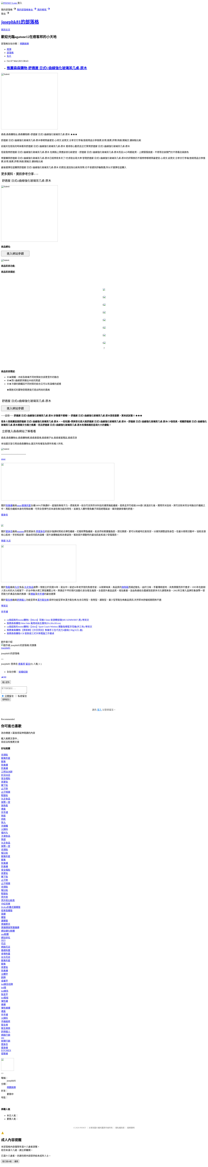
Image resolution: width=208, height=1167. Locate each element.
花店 (3, 943)
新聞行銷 (5, 1041)
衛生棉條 (5, 1028)
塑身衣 (4, 515)
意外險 (4, 897)
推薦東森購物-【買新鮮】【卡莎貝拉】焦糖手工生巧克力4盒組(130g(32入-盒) (45, 630)
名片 (9, 56)
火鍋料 (4, 829)
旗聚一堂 (5, 802)
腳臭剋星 (26, 505)
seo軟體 (5, 934)
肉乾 (3, 819)
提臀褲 (4, 1053)
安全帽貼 (5, 778)
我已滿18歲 (7, 1161)
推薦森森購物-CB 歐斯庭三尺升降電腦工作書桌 (30, 633)
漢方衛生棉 (43, 600)
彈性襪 (4, 1001)
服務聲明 (131, 1128)
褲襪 (3, 1004)
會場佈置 (5, 954)
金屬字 (4, 981)
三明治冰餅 (6, 772)
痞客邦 (21, 664)
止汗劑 (4, 788)
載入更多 (6, 682)
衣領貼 (4, 755)
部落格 (10, 52)
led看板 (4, 998)
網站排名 (5, 937)
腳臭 (3, 761)
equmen (20, 531)
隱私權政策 (120, 1128)
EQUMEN (6, 1050)
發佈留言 (6, 699)
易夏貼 (4, 782)
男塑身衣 (40, 531)
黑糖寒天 (5, 924)
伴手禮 (40, 594)
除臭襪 (9, 505)
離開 (16, 1161)
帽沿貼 (4, 853)
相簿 (9, 49)
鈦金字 (4, 994)
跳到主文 (5, 30)
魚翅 (3, 839)
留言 (28, 664)
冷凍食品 (5, 836)
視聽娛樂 (24, 43)
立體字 (4, 974)
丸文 (8, 541)
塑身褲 (4, 1048)
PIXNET (83, 1128)
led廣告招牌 (7, 984)
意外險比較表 (8, 900)
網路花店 (5, 947)
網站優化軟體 (8, 931)
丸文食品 (28, 587)
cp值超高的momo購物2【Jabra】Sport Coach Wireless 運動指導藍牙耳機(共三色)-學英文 (49, 626)
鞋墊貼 (4, 795)
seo (2, 1037)
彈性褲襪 (5, 1008)
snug (3, 459)
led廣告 (4, 991)
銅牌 (3, 977)
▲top (3, 677)
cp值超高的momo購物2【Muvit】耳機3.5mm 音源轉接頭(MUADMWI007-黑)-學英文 (48, 620)
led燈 (3, 987)
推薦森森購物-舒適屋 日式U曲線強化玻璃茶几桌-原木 (47, 68)
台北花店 (5, 957)
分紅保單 (5, 904)
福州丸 (4, 832)
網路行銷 (5, 1035)
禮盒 (33, 594)
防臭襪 (4, 768)
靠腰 (3, 914)
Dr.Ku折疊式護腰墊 (10, 907)
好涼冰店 (5, 775)
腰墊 (3, 917)
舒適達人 (21, 600)
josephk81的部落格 (20, 21)
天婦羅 (4, 826)
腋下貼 (4, 785)
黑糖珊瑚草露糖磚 (10, 927)
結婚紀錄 (23, 672)
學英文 (4, 606)
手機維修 (5, 1021)
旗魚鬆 (125, 587)
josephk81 (5, 648)
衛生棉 (9, 600)
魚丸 (3, 822)
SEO (3, 940)
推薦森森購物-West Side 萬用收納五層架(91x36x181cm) (34, 623)
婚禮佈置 (5, 950)
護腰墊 (4, 921)
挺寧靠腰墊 (6, 910)
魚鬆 (3, 541)
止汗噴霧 (5, 792)
